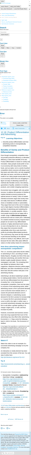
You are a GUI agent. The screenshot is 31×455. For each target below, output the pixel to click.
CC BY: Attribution (23, 383)
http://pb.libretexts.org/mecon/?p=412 (12, 357)
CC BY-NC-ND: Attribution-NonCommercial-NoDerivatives (15, 399)
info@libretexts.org (12, 448)
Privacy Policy (16, 445)
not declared (8, 407)
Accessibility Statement (12, 447)
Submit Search (4, 34)
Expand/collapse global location (29, 128)
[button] (5, 99)
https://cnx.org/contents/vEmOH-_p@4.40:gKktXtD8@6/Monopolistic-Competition (14, 381)
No (9, 428)
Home (8, 128)
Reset (2, 45)
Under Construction (20, 128)
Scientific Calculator (8, 88)
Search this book (4, 29)
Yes (4, 428)
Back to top (3, 414)
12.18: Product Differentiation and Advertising (12, 405)
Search (3, 453)
